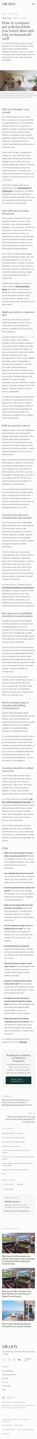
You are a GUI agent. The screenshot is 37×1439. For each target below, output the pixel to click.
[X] (14, 1360)
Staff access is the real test (11, 1146)
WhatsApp (9, 1189)
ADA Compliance (7, 1425)
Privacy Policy (19, 1425)
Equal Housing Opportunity (26, 1429)
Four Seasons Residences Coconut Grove (18, 587)
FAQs (3, 1174)
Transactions (6, 1386)
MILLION (23, 1042)
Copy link (9, 1184)
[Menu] (33, 4)
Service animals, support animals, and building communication (17, 1164)
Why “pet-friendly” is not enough (12, 1133)
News (4, 1389)
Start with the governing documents (13, 1137)
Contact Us (28, 1359)
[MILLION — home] (8, 4)
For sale (5, 1382)
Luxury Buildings (7, 1371)
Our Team (5, 1378)
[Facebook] (4, 1360)
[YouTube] (19, 1360)
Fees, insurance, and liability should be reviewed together (18, 1158)
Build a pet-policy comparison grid (13, 1142)
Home (4, 14)
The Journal (13, 14)
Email (22, 1184)
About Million (6, 1434)
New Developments (9, 1375)
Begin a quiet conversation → (18, 1211)
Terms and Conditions (8, 1429)
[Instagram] (9, 1360)
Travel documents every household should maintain (16, 1151)
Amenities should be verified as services (15, 1169)
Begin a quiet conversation (19, 1080)
